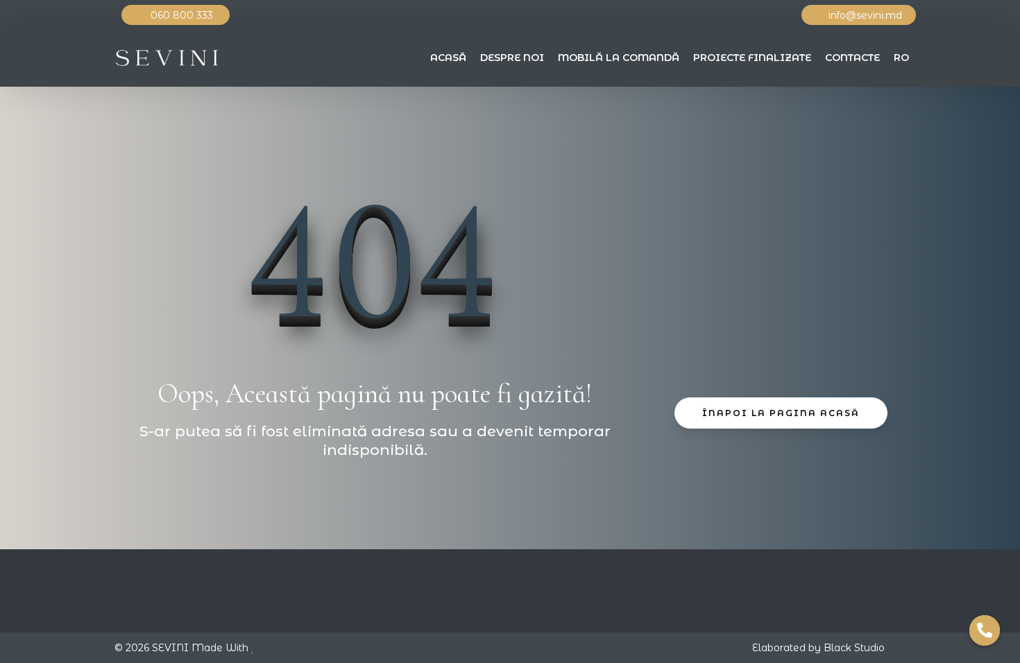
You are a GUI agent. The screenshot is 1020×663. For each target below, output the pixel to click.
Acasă (448, 57)
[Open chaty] (984, 630)
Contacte (852, 57)
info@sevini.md (865, 15)
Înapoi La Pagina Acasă (781, 413)
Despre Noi (512, 57)
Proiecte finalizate (752, 57)
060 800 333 (183, 15)
